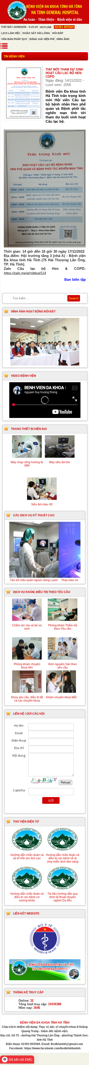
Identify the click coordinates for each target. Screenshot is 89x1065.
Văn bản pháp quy (14, 39)
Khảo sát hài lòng (36, 33)
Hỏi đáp (57, 33)
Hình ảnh (62, 39)
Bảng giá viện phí (41, 39)
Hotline (57, 27)
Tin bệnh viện (14, 56)
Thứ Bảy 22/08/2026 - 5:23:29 (19, 26)
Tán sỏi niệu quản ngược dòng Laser (45, 580)
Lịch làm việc (10, 33)
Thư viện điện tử (26, 821)
